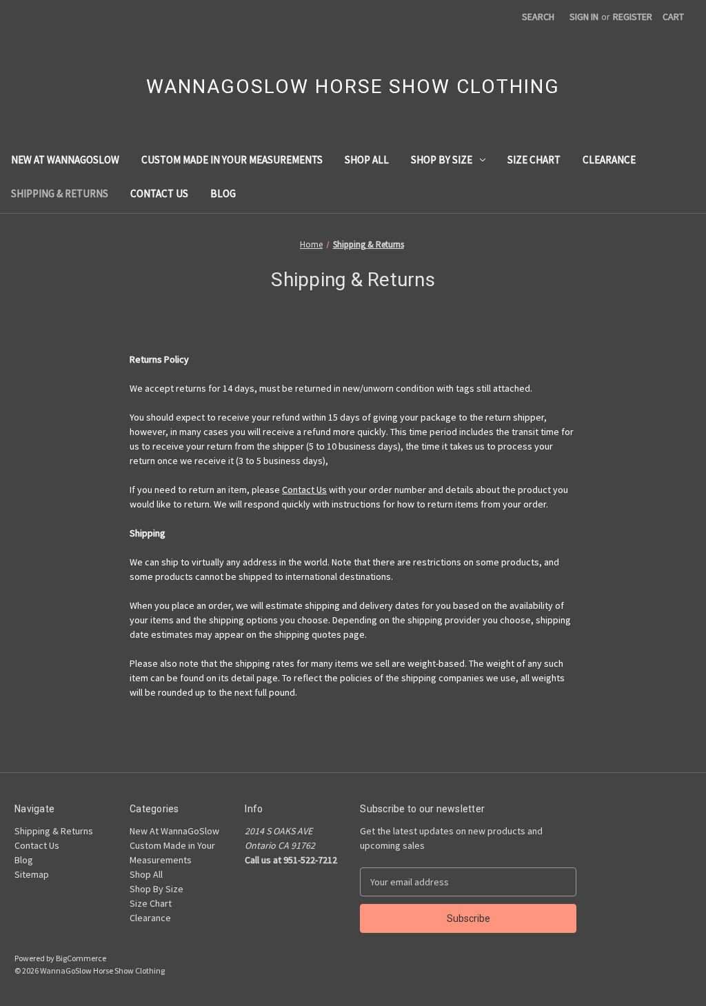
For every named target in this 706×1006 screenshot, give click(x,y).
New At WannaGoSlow (65, 159)
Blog (223, 193)
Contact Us (159, 193)
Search (538, 16)
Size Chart (534, 159)
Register (632, 16)
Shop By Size (441, 159)
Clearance (609, 159)
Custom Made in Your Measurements (232, 159)
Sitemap (31, 874)
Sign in (583, 16)
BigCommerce (81, 958)
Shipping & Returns (59, 193)
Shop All (367, 159)
